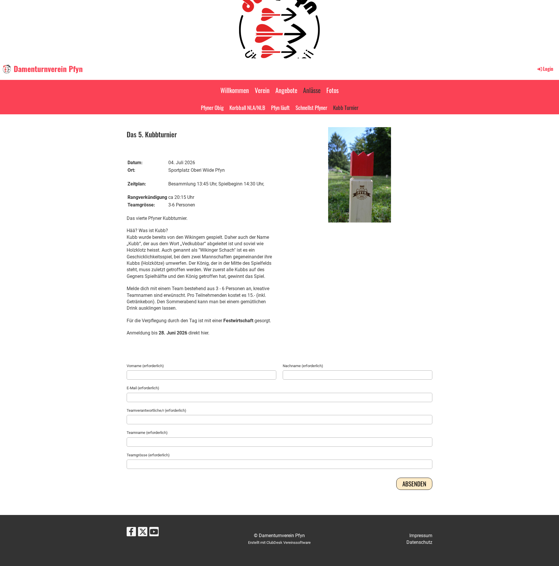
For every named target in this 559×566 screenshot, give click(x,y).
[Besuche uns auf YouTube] (154, 533)
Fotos (332, 90)
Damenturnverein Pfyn (48, 69)
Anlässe (312, 90)
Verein (262, 90)
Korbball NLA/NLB (247, 107)
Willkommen (234, 90)
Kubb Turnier (345, 107)
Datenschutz (419, 542)
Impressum (420, 535)
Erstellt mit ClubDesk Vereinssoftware (279, 542)
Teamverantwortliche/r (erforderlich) (156, 410)
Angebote (286, 90)
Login (548, 68)
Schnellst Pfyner (311, 107)
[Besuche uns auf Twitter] (142, 533)
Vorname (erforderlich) (145, 366)
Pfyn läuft (280, 107)
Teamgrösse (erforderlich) (148, 455)
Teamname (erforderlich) (147, 432)
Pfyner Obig (212, 107)
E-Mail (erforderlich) (143, 388)
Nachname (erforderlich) (303, 366)
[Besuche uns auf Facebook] (131, 533)
